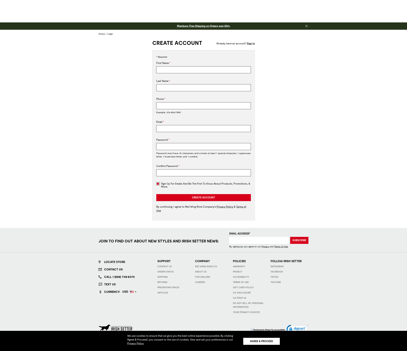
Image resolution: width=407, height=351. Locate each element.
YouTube (276, 282)
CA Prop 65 (239, 298)
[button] (297, 330)
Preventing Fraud (168, 287)
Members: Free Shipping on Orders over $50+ (203, 26)
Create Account (203, 197)
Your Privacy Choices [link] (246, 312)
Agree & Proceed (261, 341)
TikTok (274, 277)
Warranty (239, 266)
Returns (162, 282)
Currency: (112, 291)
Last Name (163, 81)
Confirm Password (167, 166)
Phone (161, 98)
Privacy (265, 246)
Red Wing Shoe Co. (206, 266)
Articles (162, 292)
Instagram (277, 266)
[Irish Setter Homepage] (116, 328)
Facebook (277, 271)
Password (162, 139)
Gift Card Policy (243, 287)
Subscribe (299, 240)
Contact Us (113, 269)
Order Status (165, 271)
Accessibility (241, 277)
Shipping (162, 277)
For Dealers (202, 277)
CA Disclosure (242, 292)
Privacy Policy (225, 206)
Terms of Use (281, 246)
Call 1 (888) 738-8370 (119, 277)
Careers (200, 282)
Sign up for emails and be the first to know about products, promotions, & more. (205, 185)
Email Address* (239, 233)
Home (102, 34)
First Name (163, 63)
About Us (200, 271)
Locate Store (114, 262)
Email (160, 121)
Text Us (110, 284)
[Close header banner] (306, 26)
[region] (203, 341)
